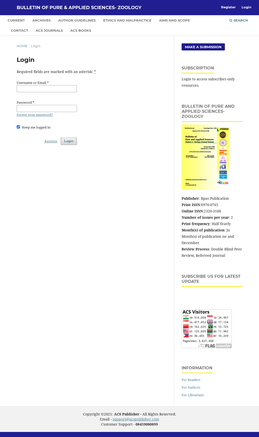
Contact (19, 30)
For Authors (191, 387)
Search (240, 20)
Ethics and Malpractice (127, 20)
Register (228, 7)
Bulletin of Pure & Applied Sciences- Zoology (79, 7)
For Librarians (193, 395)
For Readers (191, 379)
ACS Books (80, 30)
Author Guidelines (77, 20)
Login (246, 7)
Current (16, 20)
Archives (41, 20)
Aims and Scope (174, 20)
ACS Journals (49, 30)
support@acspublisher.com (136, 419)
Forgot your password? (35, 114)
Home (22, 46)
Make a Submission (203, 47)
